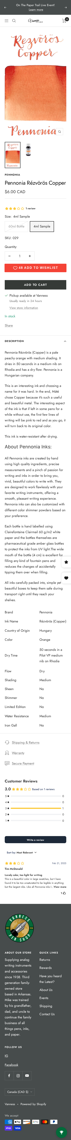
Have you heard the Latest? (50, 979)
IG (6, 1055)
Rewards (45, 967)
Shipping (45, 1006)
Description (14, 341)
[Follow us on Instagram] (18, 1075)
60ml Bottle (16, 226)
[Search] (14, 20)
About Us (45, 989)
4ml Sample (42, 226)
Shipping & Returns (25, 742)
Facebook (11, 1065)
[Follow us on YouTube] (26, 1075)
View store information (23, 308)
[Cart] (64, 21)
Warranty (18, 753)
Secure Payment (23, 763)
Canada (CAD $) (17, 1092)
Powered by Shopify (33, 1104)
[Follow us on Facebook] (9, 1075)
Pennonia (12, 175)
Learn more (36, 9)
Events (43, 998)
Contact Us (47, 1014)
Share (9, 325)
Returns (44, 959)
